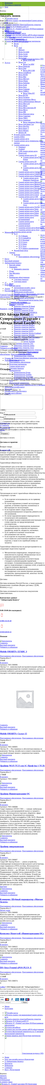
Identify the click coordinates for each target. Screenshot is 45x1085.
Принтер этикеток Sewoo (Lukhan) (27, 333)
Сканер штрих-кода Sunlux (28, 193)
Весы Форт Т (23, 128)
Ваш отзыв (5, 394)
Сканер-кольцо (24, 226)
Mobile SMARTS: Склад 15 (13, 733)
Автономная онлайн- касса (24, 288)
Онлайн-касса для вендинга (16, 391)
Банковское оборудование (19, 277)
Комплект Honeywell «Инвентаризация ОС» (22, 933)
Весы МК (22, 112)
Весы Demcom (24, 66)
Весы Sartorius (24, 83)
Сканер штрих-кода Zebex (28, 213)
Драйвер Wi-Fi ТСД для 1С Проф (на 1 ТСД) (22, 765)
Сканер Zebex (19, 137)
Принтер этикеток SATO (23, 331)
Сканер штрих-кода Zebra (28, 215)
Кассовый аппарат (12, 261)
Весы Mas (22, 77)
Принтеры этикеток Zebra (24, 346)
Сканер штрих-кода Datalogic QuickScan (31, 179)
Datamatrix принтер (21, 269)
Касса (7, 259)
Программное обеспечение (29, 257)
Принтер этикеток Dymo (23, 310)
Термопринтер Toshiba (23, 375)
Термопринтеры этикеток (24, 356)
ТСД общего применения (28, 248)
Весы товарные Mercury (32, 122)
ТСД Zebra (22, 244)
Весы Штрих (23, 130)
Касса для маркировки (23, 290)
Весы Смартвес (24, 116)
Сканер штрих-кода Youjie (28, 211)
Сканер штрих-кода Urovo (28, 195)
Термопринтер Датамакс (23, 377)
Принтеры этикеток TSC (23, 344)
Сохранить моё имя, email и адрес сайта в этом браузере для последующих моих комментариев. (19, 423)
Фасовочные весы (21, 250)
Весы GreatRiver (24, 73)
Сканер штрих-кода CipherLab (30, 174)
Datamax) (22, 147)
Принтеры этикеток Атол (24, 348)
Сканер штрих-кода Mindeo (29, 186)
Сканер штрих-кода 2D (27, 162)
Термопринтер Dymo (22, 373)
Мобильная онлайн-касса (24, 292)
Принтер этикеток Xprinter (24, 341)
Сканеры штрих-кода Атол (28, 230)
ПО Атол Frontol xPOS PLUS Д (15, 967)
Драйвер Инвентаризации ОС (15, 794)
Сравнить (8, 1068)
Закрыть (3, 1076)
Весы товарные (24, 120)
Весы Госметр (23, 97)
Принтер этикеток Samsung (24, 329)
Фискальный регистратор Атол (30, 300)
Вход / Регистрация (12, 1070)
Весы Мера (22, 106)
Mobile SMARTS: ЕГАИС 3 (13, 651)
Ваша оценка (6, 390)
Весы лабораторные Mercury (29, 102)
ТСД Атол (22, 246)
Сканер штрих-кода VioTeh (29, 207)
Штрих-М (22, 133)
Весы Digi (22, 68)
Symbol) (21, 149)
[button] (4, 663)
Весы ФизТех (23, 126)
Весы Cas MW (28, 64)
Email (3, 417)
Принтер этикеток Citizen (24, 308)
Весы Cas (22, 62)
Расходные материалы (18, 364)
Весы (11, 284)
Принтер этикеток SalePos (24, 327)
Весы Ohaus (23, 81)
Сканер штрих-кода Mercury (29, 182)
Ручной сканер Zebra (22, 135)
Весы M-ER (23, 75)
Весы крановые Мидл (27, 99)
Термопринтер (15, 370)
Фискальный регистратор (24, 298)
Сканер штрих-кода (21, 145)
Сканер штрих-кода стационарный (26, 223)
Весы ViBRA (23, 91)
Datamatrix (13, 267)
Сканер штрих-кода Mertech (29, 184)
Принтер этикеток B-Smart (24, 306)
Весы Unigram (24, 89)
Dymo (11, 271)
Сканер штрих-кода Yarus (28, 209)
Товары (12, 253)
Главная (3, 295)
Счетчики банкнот (21, 279)
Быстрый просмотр (7, 645)
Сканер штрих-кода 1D (27, 155)
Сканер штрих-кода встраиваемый (26, 218)
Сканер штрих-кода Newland (29, 188)
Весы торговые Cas (26, 124)
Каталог (17, 255)
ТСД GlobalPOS (24, 238)
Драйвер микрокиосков (12, 846)
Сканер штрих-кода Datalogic (29, 176)
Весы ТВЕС (23, 118)
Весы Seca (22, 87)
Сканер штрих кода (21, 139)
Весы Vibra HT (29, 93)
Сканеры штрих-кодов (23, 232)
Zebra (11, 275)
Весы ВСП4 (23, 95)
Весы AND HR (29, 60)
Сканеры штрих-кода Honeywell (31, 228)
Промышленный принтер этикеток (28, 350)
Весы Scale (22, 85)
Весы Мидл (23, 110)
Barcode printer (15, 265)
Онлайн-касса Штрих (13, 393)
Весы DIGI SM (29, 70)
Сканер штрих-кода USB (28, 197)
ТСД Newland (23, 240)
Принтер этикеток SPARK (24, 335)
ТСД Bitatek (23, 236)
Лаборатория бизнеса (13, 263)
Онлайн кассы (15, 286)
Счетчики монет (20, 281)
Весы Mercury (23, 79)
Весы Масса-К (24, 104)
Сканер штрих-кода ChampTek (30, 172)
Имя (2, 413)
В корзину (4, 344)
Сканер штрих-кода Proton (28, 190)
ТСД (15, 234)
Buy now (12, 344)
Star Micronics (14, 273)
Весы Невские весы (26, 114)
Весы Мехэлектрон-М (27, 108)
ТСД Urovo (22, 242)
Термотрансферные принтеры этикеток (29, 358)
